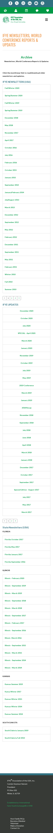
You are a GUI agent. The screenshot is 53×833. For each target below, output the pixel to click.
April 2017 (9, 140)
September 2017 (26, 482)
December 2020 (26, 311)
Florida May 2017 (12, 547)
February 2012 (11, 237)
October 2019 (26, 363)
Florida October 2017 (14, 539)
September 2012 (12, 222)
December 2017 (26, 467)
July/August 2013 (12, 200)
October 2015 (11, 170)
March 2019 (27, 393)
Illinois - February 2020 (14, 578)
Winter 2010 (10, 274)
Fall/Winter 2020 (12, 88)
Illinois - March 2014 (13, 668)
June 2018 (26, 437)
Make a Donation (17, 826)
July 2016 (8, 155)
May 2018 (9, 125)
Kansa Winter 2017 (13, 692)
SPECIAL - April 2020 (26, 333)
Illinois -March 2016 (13, 638)
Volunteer (14, 823)
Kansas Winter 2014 (13, 706)
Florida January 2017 (13, 554)
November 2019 (26, 355)
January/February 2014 (14, 192)
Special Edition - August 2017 (26, 490)
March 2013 (10, 207)
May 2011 (9, 259)
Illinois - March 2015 (13, 653)
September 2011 (12, 252)
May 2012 (9, 230)
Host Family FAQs (17, 819)
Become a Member (17, 821)
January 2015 (10, 177)
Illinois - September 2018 (15, 601)
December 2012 (11, 215)
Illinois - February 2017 (14, 623)
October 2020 (26, 318)
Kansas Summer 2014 (14, 714)
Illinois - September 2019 (15, 586)
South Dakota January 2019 (16, 730)
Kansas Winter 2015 (13, 699)
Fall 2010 (8, 282)
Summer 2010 (10, 289)
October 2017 (26, 475)
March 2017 (27, 512)
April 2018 (26, 445)
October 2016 (11, 148)
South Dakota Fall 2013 (15, 738)
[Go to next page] (19, 298)
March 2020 (27, 341)
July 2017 (26, 497)
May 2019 (27, 378)
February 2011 (11, 267)
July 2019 (26, 370)
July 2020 (26, 326)
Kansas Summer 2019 (14, 684)
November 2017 (11, 133)
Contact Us (15, 828)
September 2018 (26, 423)
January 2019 (26, 400)
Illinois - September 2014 (15, 660)
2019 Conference (26, 385)
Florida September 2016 (15, 562)
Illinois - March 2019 (13, 593)
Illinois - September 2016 (15, 630)
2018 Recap (26, 408)
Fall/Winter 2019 (12, 103)
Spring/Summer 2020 (13, 95)
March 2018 (27, 452)
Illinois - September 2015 (15, 645)
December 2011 (11, 244)
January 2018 (26, 460)
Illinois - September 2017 (15, 615)
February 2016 (11, 162)
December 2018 (11, 118)
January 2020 (26, 348)
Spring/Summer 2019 (13, 110)
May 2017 (27, 505)
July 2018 (26, 430)
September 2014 (12, 185)
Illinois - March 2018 (13, 608)
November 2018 (26, 415)
